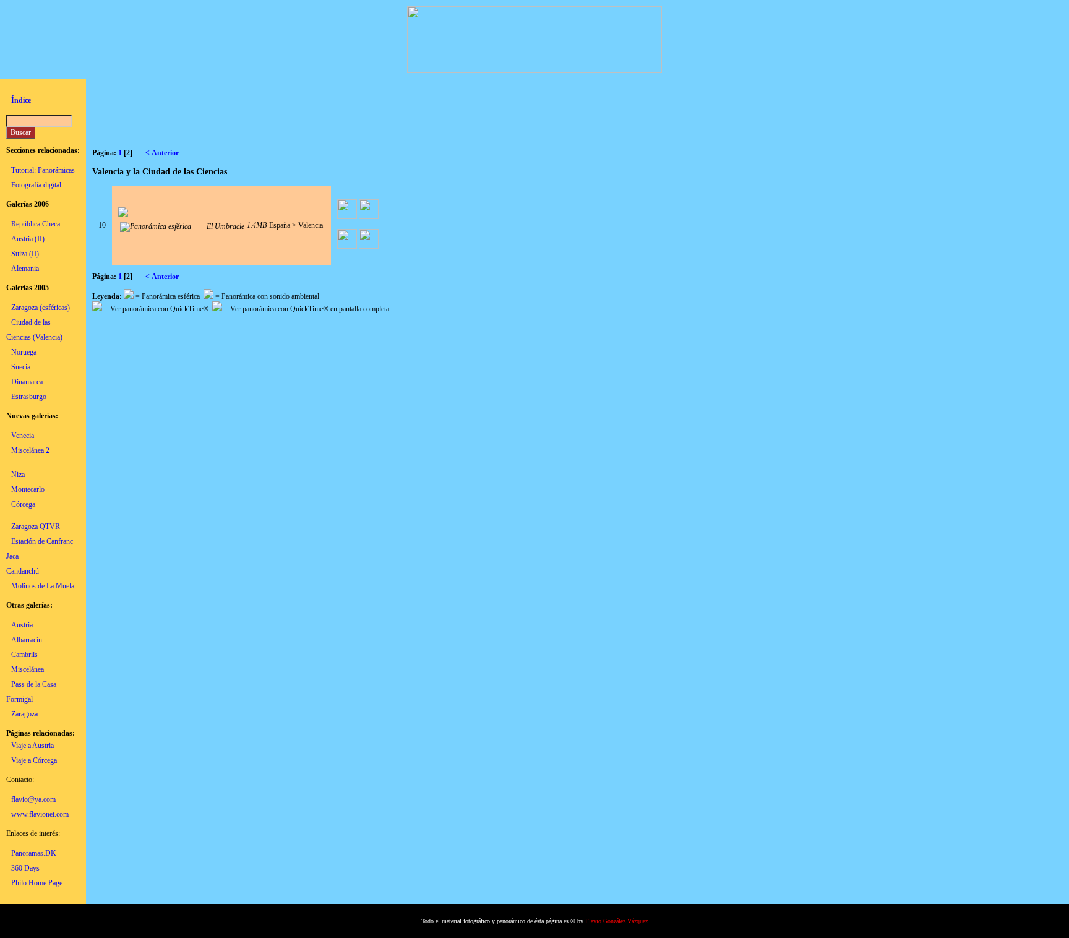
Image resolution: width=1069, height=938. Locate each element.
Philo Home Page (36, 883)
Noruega (23, 352)
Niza (18, 474)
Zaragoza (24, 714)
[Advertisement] (317, 113)
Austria (22, 625)
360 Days (25, 868)
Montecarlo (28, 489)
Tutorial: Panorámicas (43, 170)
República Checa (35, 224)
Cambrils (24, 654)
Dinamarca (27, 381)
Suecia (20, 367)
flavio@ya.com (33, 799)
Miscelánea (27, 669)
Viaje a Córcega (34, 760)
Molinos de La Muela (42, 586)
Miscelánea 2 (30, 450)
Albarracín (26, 639)
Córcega (23, 504)
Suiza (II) (25, 253)
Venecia (22, 435)
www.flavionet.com (40, 814)
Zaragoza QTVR (35, 526)
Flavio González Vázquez (616, 921)
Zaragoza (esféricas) (40, 307)
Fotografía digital (36, 185)
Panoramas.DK (33, 853)
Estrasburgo (28, 396)
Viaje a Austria (32, 745)
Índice (21, 100)
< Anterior (163, 152)
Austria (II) (28, 238)
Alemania (25, 268)
